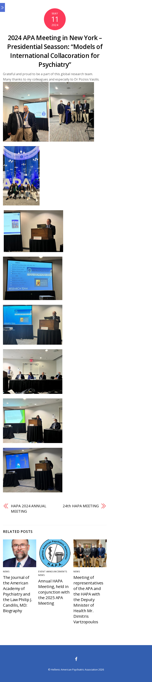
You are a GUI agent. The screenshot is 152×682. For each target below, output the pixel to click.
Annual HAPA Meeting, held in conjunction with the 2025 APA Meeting (53, 592)
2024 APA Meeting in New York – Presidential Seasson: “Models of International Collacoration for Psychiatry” (54, 50)
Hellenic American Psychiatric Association (74, 669)
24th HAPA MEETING (81, 505)
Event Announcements (52, 571)
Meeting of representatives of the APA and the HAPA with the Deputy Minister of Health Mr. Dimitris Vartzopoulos (88, 599)
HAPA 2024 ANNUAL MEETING (28, 508)
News (6, 571)
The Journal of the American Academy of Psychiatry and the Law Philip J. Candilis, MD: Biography (17, 594)
